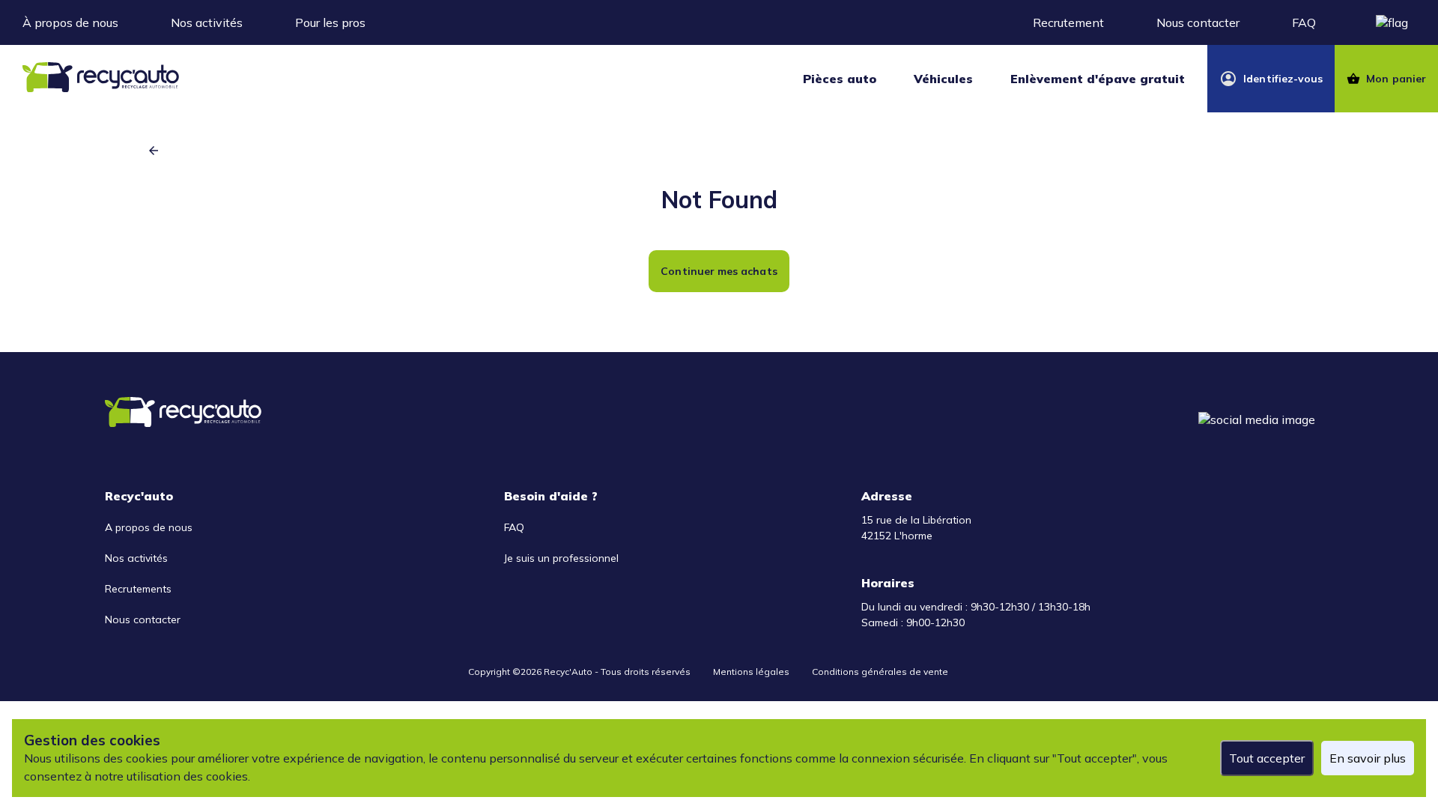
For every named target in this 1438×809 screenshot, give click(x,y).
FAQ (1304, 22)
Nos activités (207, 22)
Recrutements (138, 589)
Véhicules (943, 78)
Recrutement (1068, 22)
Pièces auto (839, 78)
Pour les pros (330, 22)
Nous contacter (1198, 22)
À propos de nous (70, 22)
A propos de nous (148, 527)
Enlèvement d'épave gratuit (1097, 78)
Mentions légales (751, 671)
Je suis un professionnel (561, 558)
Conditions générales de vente (880, 671)
